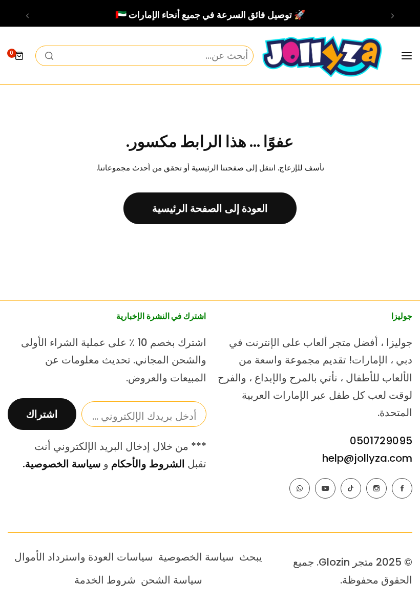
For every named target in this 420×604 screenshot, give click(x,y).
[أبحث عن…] (49, 56)
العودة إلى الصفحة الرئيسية (210, 208)
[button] (392, 16)
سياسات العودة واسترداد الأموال (83, 557)
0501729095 (381, 441)
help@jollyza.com (367, 458)
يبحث (250, 557)
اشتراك (42, 414)
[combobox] (144, 56)
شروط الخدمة (105, 580)
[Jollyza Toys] (322, 55)
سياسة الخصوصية (196, 557)
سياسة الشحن (171, 580)
